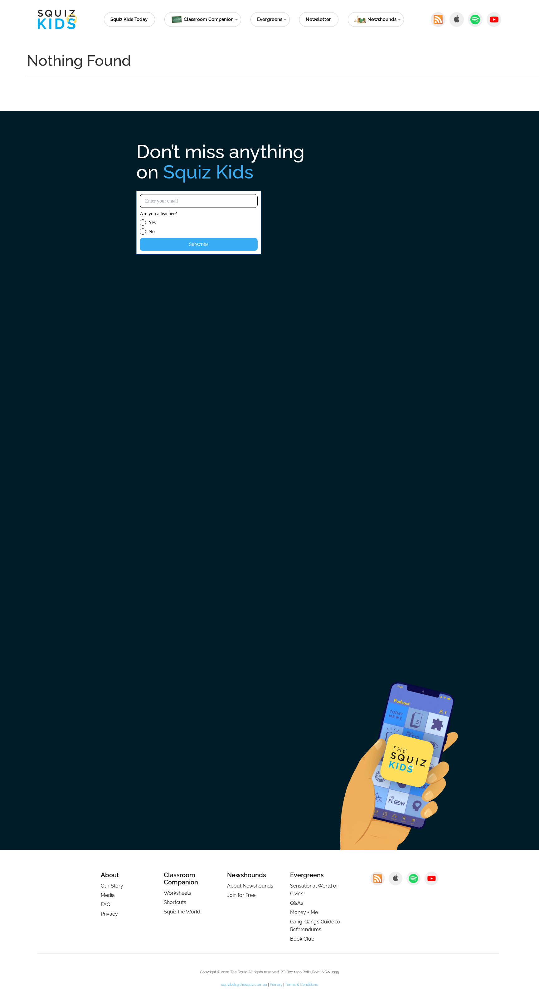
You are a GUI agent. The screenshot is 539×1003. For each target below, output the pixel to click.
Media (108, 895)
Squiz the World (182, 912)
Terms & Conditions (301, 984)
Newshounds (246, 875)
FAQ (105, 905)
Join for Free (241, 895)
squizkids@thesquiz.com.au (244, 984)
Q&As (296, 903)
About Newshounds (250, 886)
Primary (276, 984)
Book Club (302, 939)
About (110, 875)
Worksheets (177, 893)
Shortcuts (175, 902)
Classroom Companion (181, 879)
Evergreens (269, 19)
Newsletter (318, 19)
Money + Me (304, 912)
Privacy (109, 914)
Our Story (112, 886)
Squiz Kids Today (129, 19)
